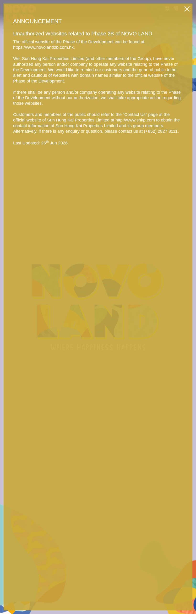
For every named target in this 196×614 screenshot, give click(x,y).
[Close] (187, 9)
